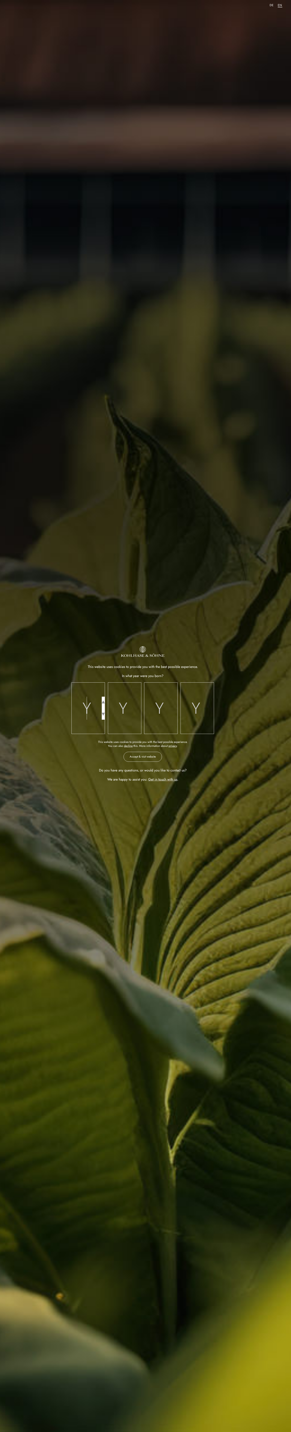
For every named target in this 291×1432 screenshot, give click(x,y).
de (272, 5)
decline (128, 746)
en (280, 5)
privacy (172, 746)
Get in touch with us (162, 779)
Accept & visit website (143, 757)
